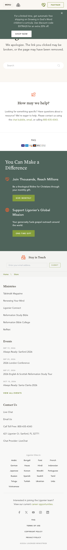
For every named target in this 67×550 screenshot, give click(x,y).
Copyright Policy (33, 532)
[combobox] (29, 65)
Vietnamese (14, 486)
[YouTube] (33, 512)
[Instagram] (40, 512)
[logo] (18, 5)
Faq (33, 520)
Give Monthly (23, 198)
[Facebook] (19, 512)
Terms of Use (33, 526)
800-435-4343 (50, 119)
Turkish (27, 481)
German (14, 465)
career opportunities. (42, 504)
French (53, 460)
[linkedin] (47, 512)
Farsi (40, 460)
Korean (27, 470)
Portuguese (53, 470)
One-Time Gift (23, 233)
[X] (26, 512)
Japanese (14, 470)
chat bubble (19, 119)
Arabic (14, 460)
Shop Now (21, 34)
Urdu (53, 481)
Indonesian (53, 465)
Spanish (27, 476)
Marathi (40, 470)
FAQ (33, 140)
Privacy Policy (33, 537)
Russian (14, 476)
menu (8, 5)
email (29, 119)
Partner (55, 5)
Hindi (40, 465)
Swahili (40, 476)
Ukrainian (40, 481)
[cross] (62, 13)
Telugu (14, 481)
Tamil (53, 476)
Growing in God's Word (40, 19)
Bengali (27, 460)
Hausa (27, 465)
